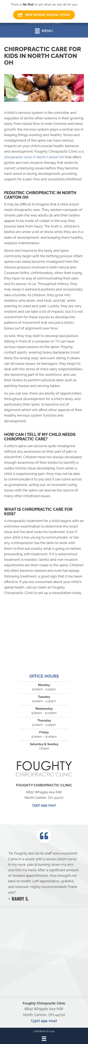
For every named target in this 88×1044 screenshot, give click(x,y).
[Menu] (44, 1038)
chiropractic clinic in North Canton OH (34, 157)
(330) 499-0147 (44, 805)
